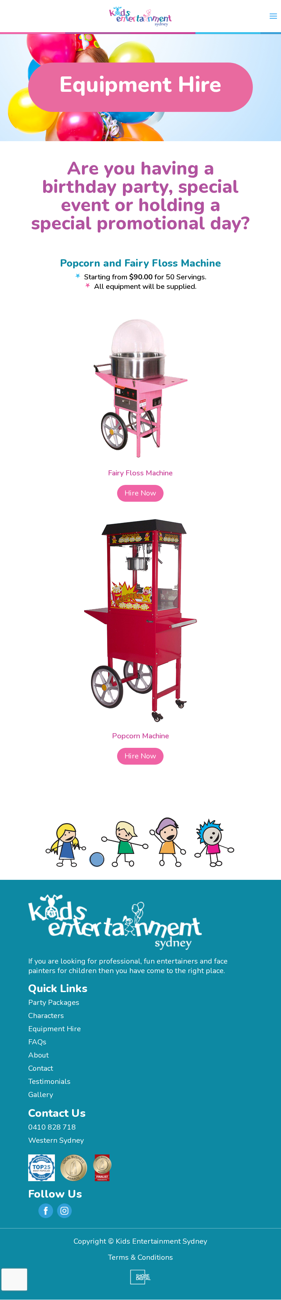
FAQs (37, 1042)
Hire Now (140, 493)
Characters (46, 1016)
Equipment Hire (54, 1029)
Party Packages (53, 1002)
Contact (40, 1068)
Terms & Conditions (140, 1257)
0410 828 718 (52, 1127)
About (38, 1055)
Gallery (40, 1095)
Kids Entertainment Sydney (161, 1241)
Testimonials (49, 1081)
